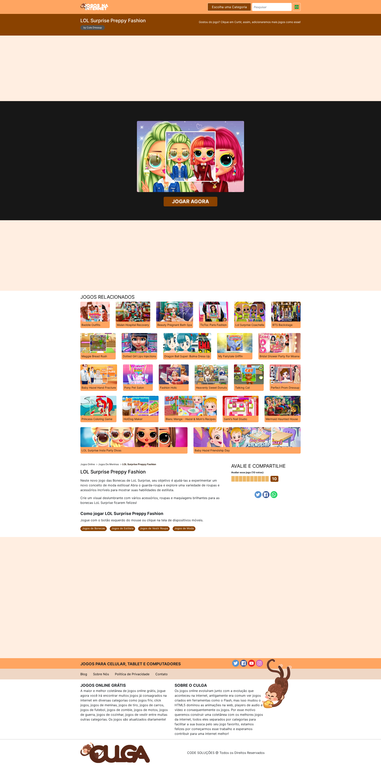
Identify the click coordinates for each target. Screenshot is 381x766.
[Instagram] (259, 663)
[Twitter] (258, 494)
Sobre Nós (101, 674)
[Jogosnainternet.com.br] (94, 6)
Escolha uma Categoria (229, 7)
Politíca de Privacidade (132, 674)
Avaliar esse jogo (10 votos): (247, 472)
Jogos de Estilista (122, 528)
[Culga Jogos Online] (115, 752)
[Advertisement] (190, 68)
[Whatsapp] (273, 494)
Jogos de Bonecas (93, 528)
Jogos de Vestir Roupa (154, 528)
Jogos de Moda (184, 528)
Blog (83, 674)
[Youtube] (251, 663)
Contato (161, 674)
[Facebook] (266, 494)
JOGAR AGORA (190, 201)
